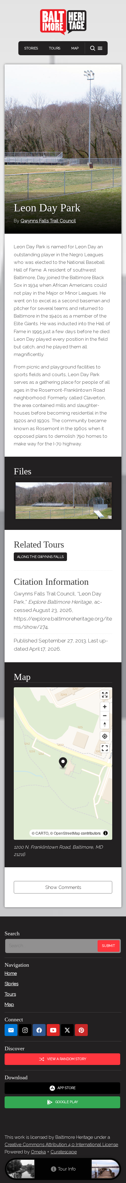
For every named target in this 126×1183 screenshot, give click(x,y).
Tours (54, 48)
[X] (67, 1030)
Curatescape (63, 1152)
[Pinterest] (81, 1030)
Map (75, 48)
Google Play (66, 1102)
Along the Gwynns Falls (40, 557)
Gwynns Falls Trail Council (48, 221)
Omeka (38, 1152)
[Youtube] (53, 1030)
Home (11, 973)
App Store (66, 1088)
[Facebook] (39, 1030)
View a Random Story (66, 1059)
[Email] (11, 1030)
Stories (31, 48)
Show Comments (63, 887)
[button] (96, 48)
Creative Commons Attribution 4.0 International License (61, 1144)
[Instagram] (25, 1030)
